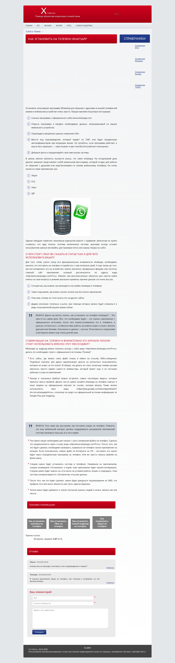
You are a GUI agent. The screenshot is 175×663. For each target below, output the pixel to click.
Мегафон (48, 26)
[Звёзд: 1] (26, 539)
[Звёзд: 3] (29, 539)
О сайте (87, 648)
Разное (37, 31)
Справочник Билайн (140, 73)
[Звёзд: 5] (32, 539)
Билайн (59, 26)
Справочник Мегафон (140, 60)
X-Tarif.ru (29, 31)
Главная (28, 26)
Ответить (110, 568)
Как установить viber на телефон (58, 523)
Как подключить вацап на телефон (102, 522)
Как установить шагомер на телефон (37, 523)
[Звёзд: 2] (28, 539)
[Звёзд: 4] (31, 539)
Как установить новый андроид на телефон (80, 523)
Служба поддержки (84, 26)
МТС (38, 26)
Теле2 (68, 26)
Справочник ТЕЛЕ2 (140, 86)
